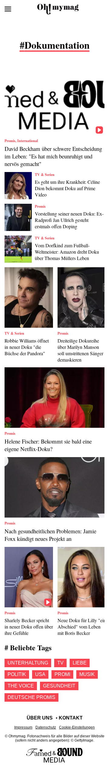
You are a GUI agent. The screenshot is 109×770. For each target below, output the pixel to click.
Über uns (40, 717)
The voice (21, 685)
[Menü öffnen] (8, 9)
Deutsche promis (31, 697)
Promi (62, 674)
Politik (17, 674)
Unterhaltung (28, 662)
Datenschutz (45, 727)
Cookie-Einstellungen (77, 727)
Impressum (23, 727)
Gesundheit (59, 685)
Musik (87, 674)
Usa (40, 674)
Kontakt (71, 717)
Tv (60, 662)
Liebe (80, 662)
